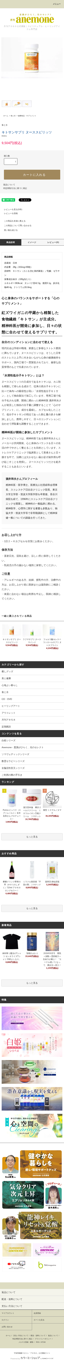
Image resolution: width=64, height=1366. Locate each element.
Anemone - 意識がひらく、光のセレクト (23, 747)
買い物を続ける (11, 230)
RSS (37, 1342)
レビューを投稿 (11, 213)
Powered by (15, 1359)
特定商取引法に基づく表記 (15, 188)
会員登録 (37, 1313)
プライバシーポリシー (43, 1339)
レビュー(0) (53, 242)
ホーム (5, 116)
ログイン (5, 1320)
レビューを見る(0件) (13, 209)
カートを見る (39, 1320)
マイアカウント (8, 1313)
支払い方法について (20, 1335)
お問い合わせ (7, 1327)
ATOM (43, 1342)
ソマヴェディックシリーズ (15, 754)
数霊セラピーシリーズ (13, 761)
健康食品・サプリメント (27, 116)
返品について (9, 185)
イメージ (32, 242)
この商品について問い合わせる (18, 225)
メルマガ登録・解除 (26, 1342)
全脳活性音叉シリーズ (13, 768)
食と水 (13, 116)
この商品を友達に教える (15, 221)
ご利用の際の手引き (12, 775)
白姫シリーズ (8, 740)
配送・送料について (38, 1335)
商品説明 (10, 242)
